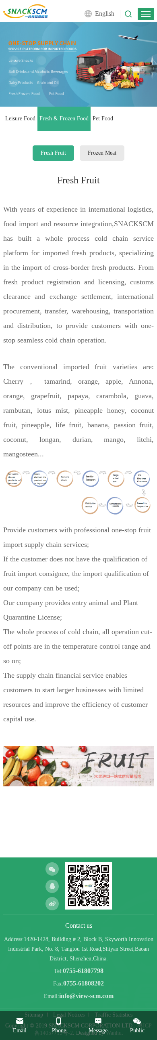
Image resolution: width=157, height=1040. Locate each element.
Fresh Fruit (53, 153)
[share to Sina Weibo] (52, 903)
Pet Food (103, 119)
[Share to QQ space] (52, 886)
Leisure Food (20, 119)
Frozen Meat (102, 153)
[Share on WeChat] (52, 869)
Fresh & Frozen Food (64, 119)
